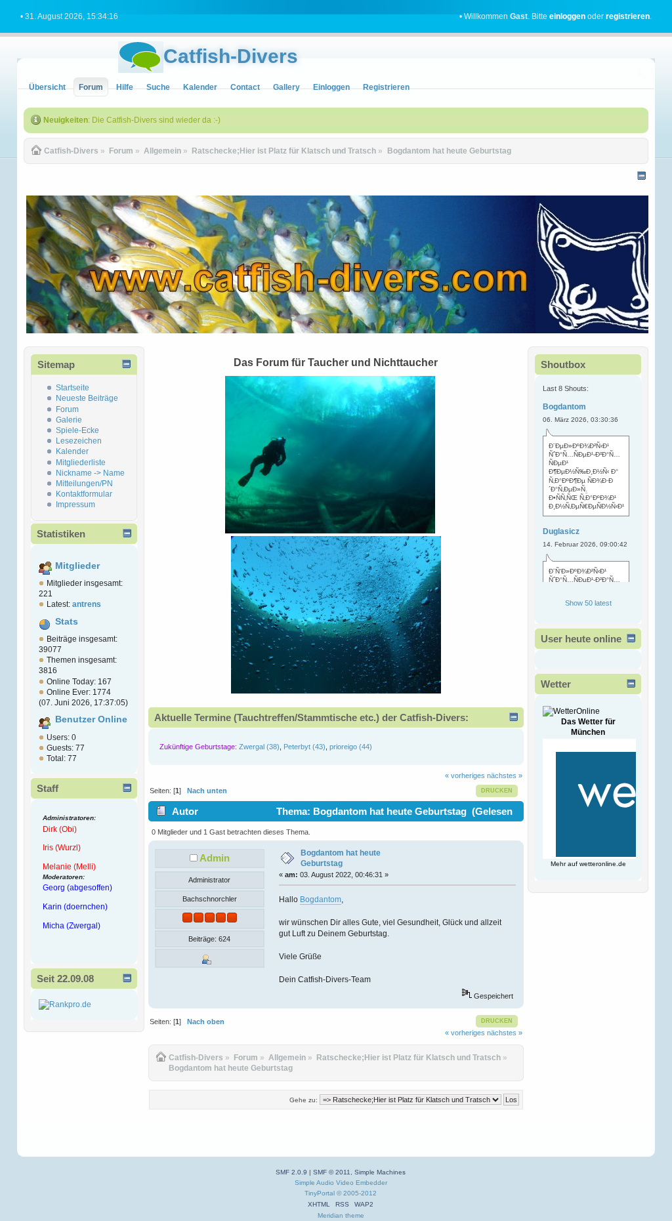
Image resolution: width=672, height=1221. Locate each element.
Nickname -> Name (90, 473)
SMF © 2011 (331, 1172)
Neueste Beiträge (87, 398)
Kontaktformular (84, 494)
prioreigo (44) (350, 747)
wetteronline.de (602, 863)
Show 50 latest (588, 603)
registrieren (628, 16)
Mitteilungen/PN (84, 483)
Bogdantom (320, 899)
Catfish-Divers (230, 56)
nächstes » (504, 775)
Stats (66, 622)
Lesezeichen (79, 440)
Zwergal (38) (259, 747)
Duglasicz (561, 531)
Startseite (72, 387)
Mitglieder (77, 566)
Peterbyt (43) (305, 747)
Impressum (75, 504)
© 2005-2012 (357, 1193)
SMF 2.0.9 (291, 1172)
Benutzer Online (91, 719)
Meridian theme (341, 1215)
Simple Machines (380, 1172)
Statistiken (61, 533)
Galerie (69, 419)
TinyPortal (319, 1193)
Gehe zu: (303, 1100)
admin (215, 857)
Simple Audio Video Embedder (341, 1182)
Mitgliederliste (81, 462)
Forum (67, 409)
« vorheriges (465, 775)
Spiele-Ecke (77, 430)
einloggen (567, 16)
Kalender (72, 451)
